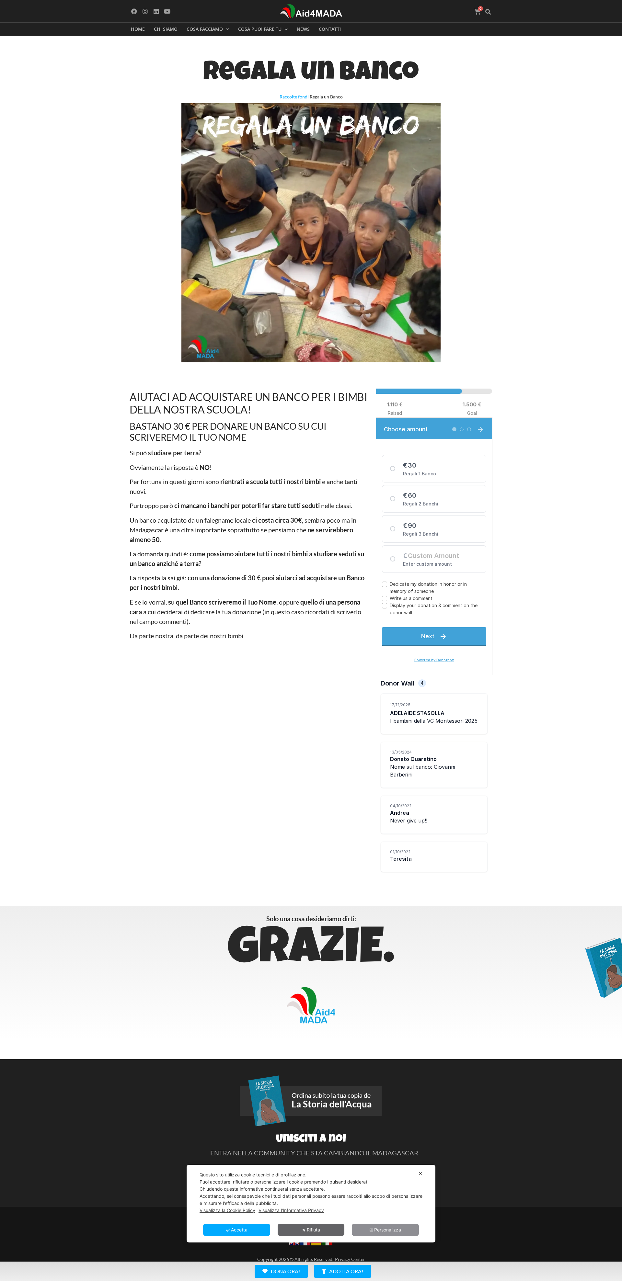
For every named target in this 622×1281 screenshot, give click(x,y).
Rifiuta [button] (313, 1229)
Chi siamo (166, 29)
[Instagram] (145, 11)
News (303, 29)
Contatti (330, 29)
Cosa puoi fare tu (260, 29)
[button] (488, 12)
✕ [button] (420, 1173)
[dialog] (311, 1203)
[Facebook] (134, 11)
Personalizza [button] (387, 1229)
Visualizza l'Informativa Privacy (291, 1210)
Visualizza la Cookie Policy (227, 1210)
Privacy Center (350, 1259)
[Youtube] (167, 11)
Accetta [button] (239, 1229)
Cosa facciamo (205, 29)
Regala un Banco (311, 74)
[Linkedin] (156, 11)
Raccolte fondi (294, 96)
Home (138, 29)
